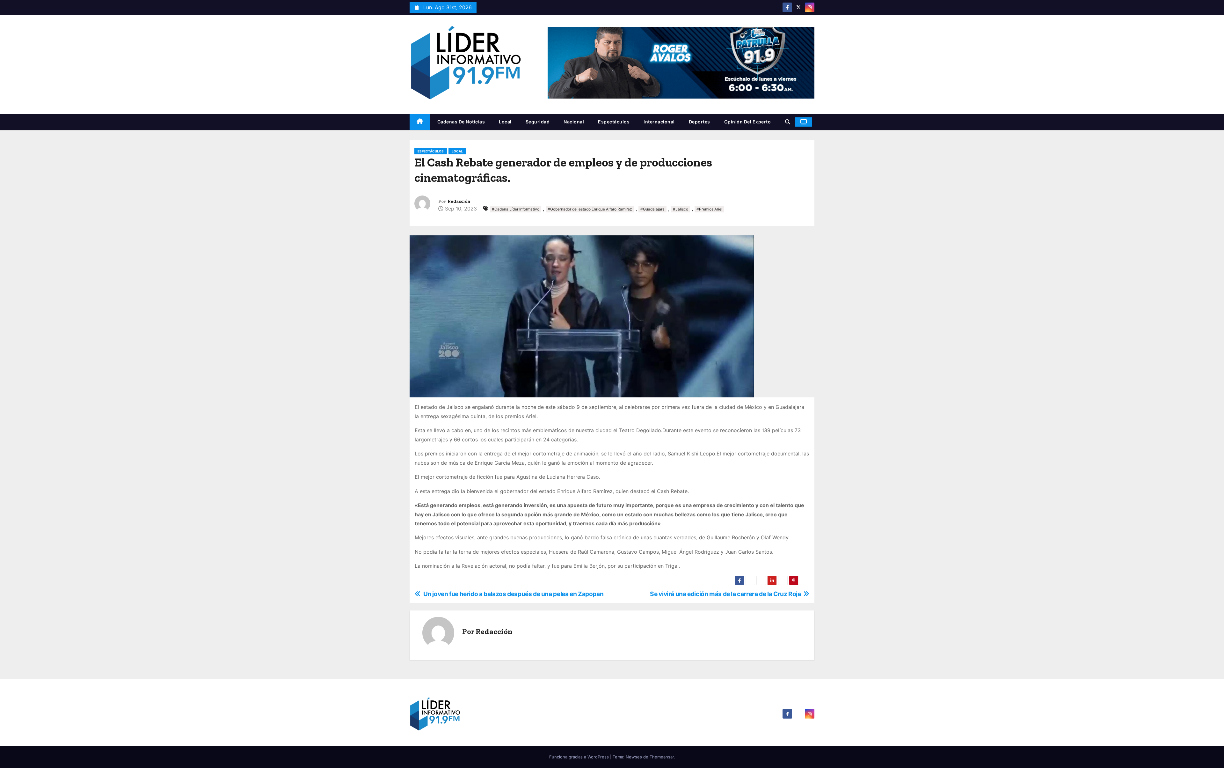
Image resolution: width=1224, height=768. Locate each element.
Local (505, 121)
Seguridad (538, 121)
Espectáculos (614, 121)
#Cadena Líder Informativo (515, 209)
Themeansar (662, 756)
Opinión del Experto (747, 121)
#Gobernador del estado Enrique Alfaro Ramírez (590, 209)
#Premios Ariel (709, 209)
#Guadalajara (652, 209)
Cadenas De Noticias (461, 121)
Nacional (574, 121)
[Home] (420, 122)
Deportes (699, 121)
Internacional (659, 121)
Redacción (459, 201)
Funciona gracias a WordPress (579, 756)
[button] (787, 122)
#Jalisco (680, 209)
